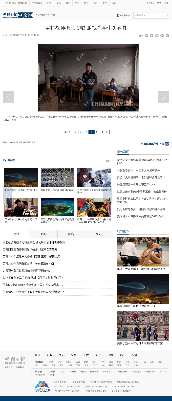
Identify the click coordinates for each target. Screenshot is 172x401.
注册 (166, 3)
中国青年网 (107, 371)
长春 (33, 142)
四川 (152, 362)
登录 (159, 3)
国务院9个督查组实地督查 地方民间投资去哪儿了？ (33, 284)
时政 (49, 3)
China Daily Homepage (16, 3)
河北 (62, 365)
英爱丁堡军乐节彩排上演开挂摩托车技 (140, 343)
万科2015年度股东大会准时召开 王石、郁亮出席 (31, 256)
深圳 (94, 362)
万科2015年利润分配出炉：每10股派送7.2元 (29, 263)
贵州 (127, 362)
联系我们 (20, 367)
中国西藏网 (150, 371)
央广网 (163, 371)
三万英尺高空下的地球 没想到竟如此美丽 (57, 220)
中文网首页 (37, 3)
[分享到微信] (157, 36)
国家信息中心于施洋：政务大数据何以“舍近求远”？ (33, 291)
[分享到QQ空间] (146, 36)
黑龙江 (69, 362)
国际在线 (94, 371)
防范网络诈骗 (79, 382)
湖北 (37, 365)
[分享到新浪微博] (152, 36)
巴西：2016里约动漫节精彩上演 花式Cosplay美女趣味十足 (94, 220)
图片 (86, 3)
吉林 (51, 362)
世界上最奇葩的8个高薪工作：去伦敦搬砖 (142, 191)
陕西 (86, 362)
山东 (103, 365)
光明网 (52, 375)
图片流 (51, 14)
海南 (111, 362)
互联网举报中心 (60, 382)
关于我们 (9, 367)
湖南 (45, 365)
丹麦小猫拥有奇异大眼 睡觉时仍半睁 (94, 191)
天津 (78, 365)
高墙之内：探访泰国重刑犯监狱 (57, 190)
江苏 (127, 365)
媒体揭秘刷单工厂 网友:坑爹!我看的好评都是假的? (33, 277)
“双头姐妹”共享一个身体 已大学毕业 (20, 220)
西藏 (136, 362)
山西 (70, 365)
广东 (119, 362)
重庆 (160, 362)
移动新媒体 (125, 15)
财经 (68, 3)
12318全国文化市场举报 (95, 391)
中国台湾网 (136, 371)
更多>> (109, 160)
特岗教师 (27, 142)
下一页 (105, 132)
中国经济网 (122, 371)
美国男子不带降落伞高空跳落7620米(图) (140, 216)
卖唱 (20, 142)
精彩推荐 (123, 231)
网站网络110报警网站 (121, 391)
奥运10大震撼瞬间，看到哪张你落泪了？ (141, 177)
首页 (37, 354)
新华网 (62, 371)
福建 (111, 365)
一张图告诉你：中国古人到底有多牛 (138, 170)
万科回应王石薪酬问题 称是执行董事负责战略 (30, 249)
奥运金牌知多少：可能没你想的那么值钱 (141, 209)
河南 (53, 365)
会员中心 (150, 3)
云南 (144, 362)
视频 (96, 3)
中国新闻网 (40, 375)
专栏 (105, 3)
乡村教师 (14, 142)
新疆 (78, 362)
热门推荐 (9, 160)
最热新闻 (123, 151)
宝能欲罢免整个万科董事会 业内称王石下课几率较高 (34, 242)
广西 (103, 362)
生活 (77, 3)
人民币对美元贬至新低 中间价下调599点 (27, 270)
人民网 (52, 371)
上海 (136, 365)
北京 (86, 365)
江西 (95, 365)
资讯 (59, 3)
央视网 (83, 371)
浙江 (119, 365)
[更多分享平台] (167, 36)
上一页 (67, 132)
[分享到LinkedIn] (162, 36)
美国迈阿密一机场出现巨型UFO (21, 190)
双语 (114, 3)
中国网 (73, 371)
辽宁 (59, 362)
